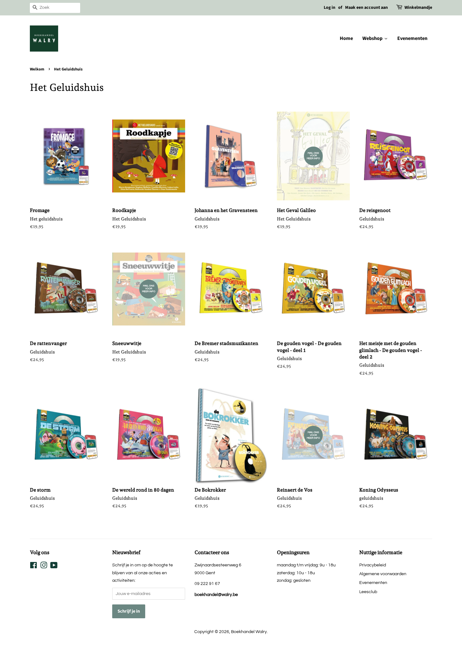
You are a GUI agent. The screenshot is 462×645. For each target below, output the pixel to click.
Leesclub (368, 591)
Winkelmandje (418, 7)
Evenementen (373, 582)
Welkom (37, 69)
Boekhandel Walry (249, 631)
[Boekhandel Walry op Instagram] (43, 566)
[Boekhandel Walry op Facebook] (33, 566)
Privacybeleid (372, 565)
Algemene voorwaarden (382, 573)
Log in (329, 7)
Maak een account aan (366, 7)
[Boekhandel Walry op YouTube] (54, 566)
